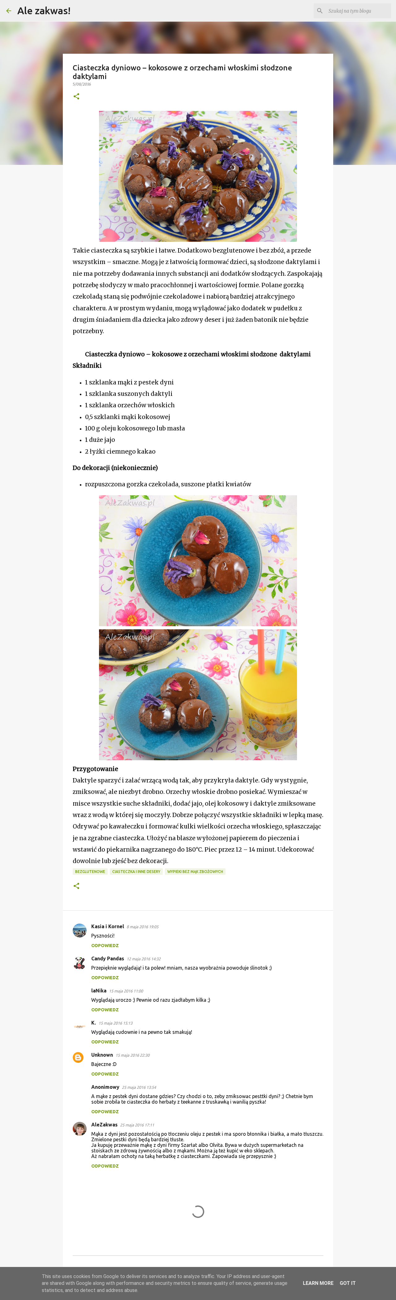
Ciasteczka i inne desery (136, 872)
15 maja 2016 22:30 (132, 1055)
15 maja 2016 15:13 (115, 1023)
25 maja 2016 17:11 (137, 1125)
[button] (76, 97)
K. (93, 1022)
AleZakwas (104, 1124)
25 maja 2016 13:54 (139, 1087)
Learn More (318, 1283)
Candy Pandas (107, 958)
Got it (348, 1283)
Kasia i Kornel (107, 926)
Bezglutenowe (90, 872)
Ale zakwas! (44, 10)
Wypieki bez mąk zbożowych (195, 872)
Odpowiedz (105, 945)
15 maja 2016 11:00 (126, 991)
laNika (98, 990)
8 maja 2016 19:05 (142, 927)
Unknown (102, 1055)
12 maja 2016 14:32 (144, 959)
